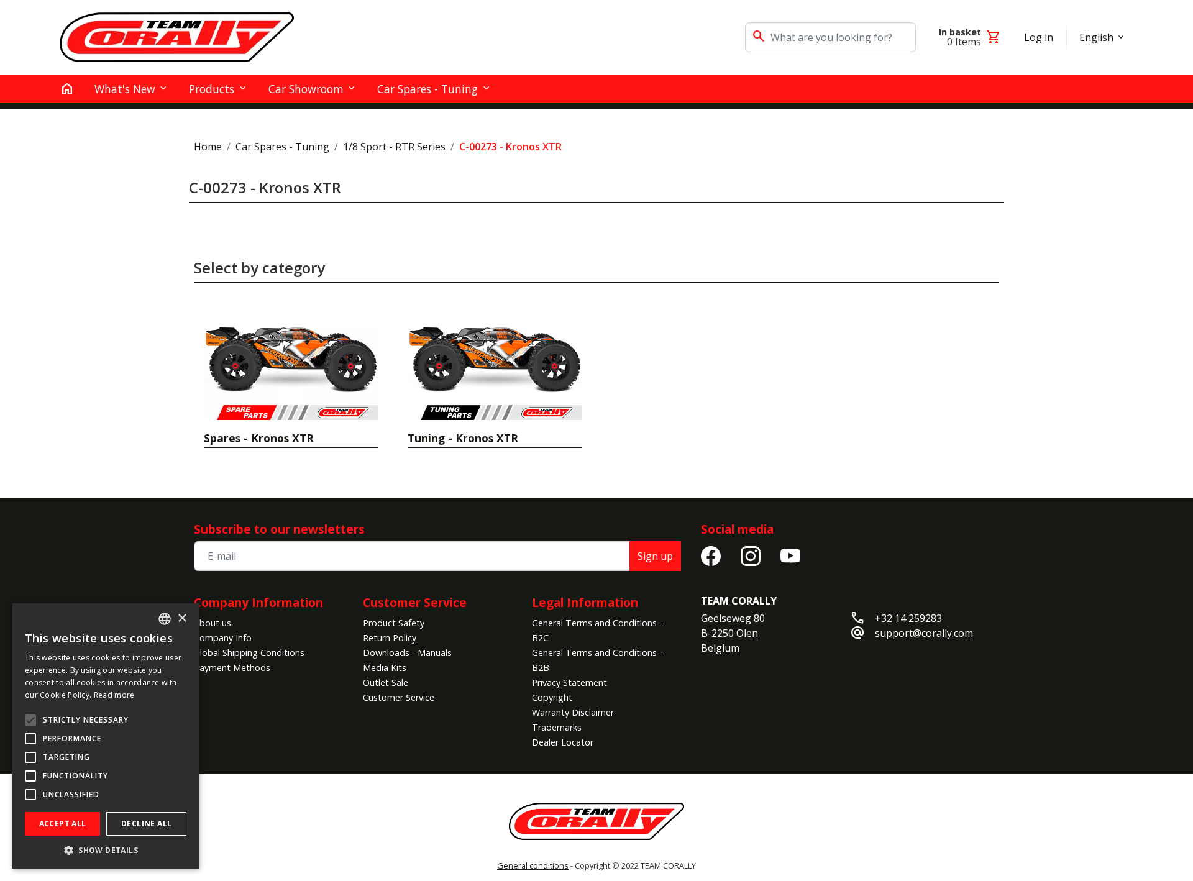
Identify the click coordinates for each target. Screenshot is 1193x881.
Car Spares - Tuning (282, 146)
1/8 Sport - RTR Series (394, 146)
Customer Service (398, 697)
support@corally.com (924, 633)
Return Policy (389, 638)
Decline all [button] (146, 823)
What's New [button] (124, 88)
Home (208, 146)
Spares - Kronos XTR (259, 438)
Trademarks (557, 727)
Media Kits (384, 667)
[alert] (105, 736)
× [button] (181, 618)
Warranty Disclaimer (573, 712)
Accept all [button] (62, 823)
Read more (114, 695)
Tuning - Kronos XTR (463, 438)
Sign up (655, 556)
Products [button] (211, 88)
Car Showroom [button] (306, 88)
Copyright (552, 697)
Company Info (223, 638)
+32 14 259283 (908, 618)
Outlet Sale (385, 682)
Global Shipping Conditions (249, 653)
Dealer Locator (562, 742)
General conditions (533, 865)
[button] (105, 850)
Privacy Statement (569, 682)
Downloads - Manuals (407, 653)
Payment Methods (232, 667)
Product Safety (393, 623)
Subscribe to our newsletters (279, 529)
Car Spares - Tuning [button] (427, 88)
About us (212, 623)
